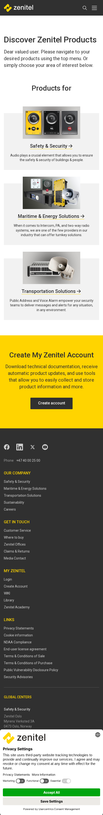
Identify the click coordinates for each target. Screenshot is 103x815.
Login (8, 579)
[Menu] (94, 8)
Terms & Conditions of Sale (24, 656)
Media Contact (15, 558)
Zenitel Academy (17, 607)
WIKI (7, 593)
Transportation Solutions (22, 495)
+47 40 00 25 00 (28, 460)
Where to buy (14, 537)
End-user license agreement (25, 649)
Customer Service (17, 530)
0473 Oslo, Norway (18, 726)
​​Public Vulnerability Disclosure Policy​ (31, 670)
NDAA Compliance (18, 642)
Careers (10, 509)
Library (9, 600)
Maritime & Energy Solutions (25, 488)
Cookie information (18, 635)
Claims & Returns (17, 551)
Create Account (16, 586)
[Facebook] (7, 447)
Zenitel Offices (15, 544)
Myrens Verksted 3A (19, 721)
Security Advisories (18, 677)
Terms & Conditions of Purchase (28, 663)
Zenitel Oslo (13, 716)
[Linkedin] (19, 447)
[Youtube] (45, 447)
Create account (51, 403)
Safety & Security (17, 481)
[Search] (85, 8)
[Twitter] (32, 447)
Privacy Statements (19, 628)
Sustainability (14, 502)
